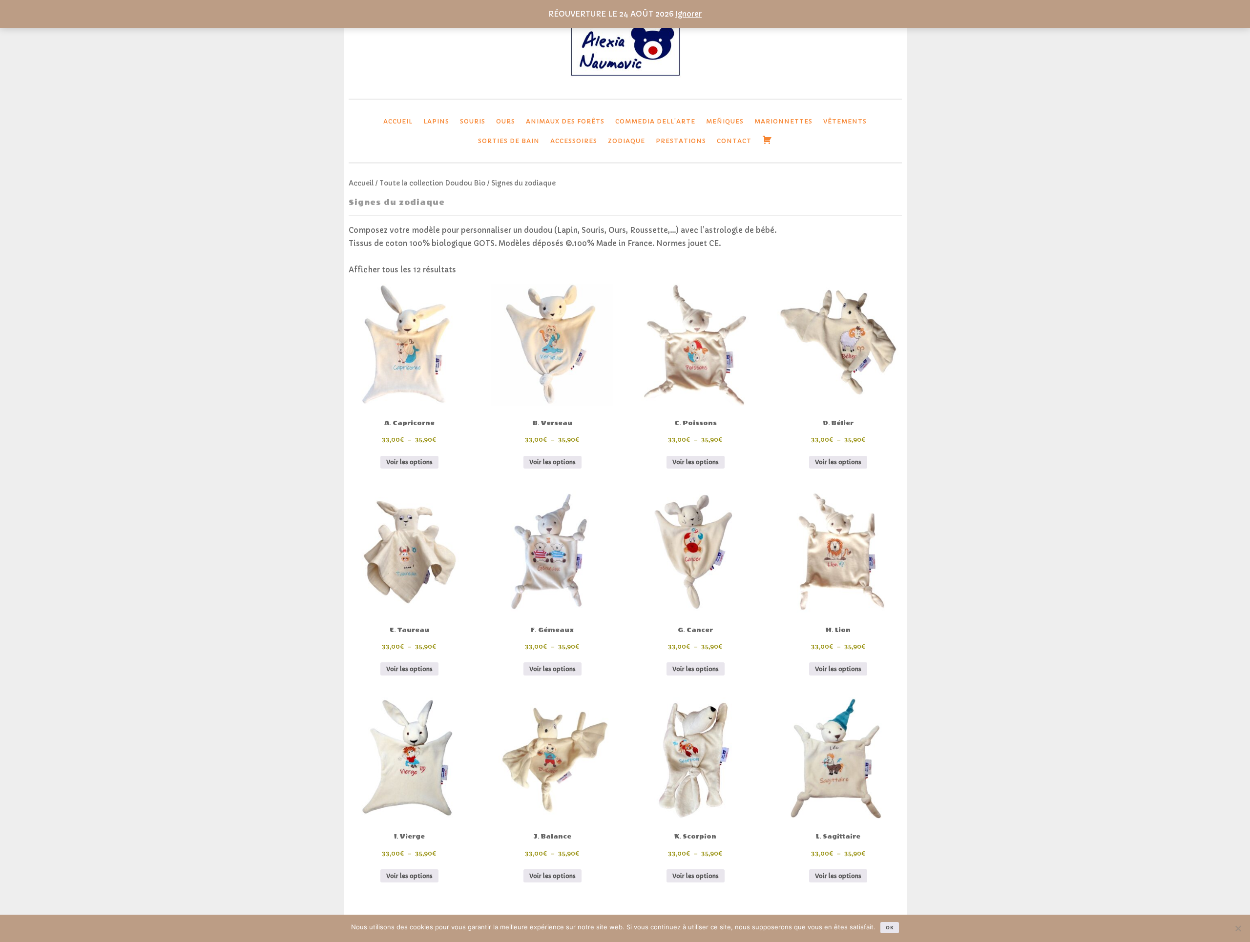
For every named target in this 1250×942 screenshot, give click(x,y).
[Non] (1238, 928)
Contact (734, 140)
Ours (505, 121)
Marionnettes (783, 121)
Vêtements (845, 121)
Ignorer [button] (688, 14)
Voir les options (409, 462)
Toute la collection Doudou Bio (432, 183)
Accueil (398, 121)
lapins (436, 121)
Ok (890, 927)
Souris (472, 121)
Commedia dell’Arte (655, 121)
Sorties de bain (509, 140)
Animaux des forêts (565, 121)
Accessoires (573, 140)
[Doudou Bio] (625, 79)
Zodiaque (626, 140)
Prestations (681, 140)
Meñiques (725, 121)
